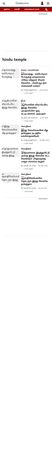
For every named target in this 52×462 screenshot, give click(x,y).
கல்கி (17, 9)
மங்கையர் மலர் (31, 9)
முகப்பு (7, 9)
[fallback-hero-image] (11, 81)
